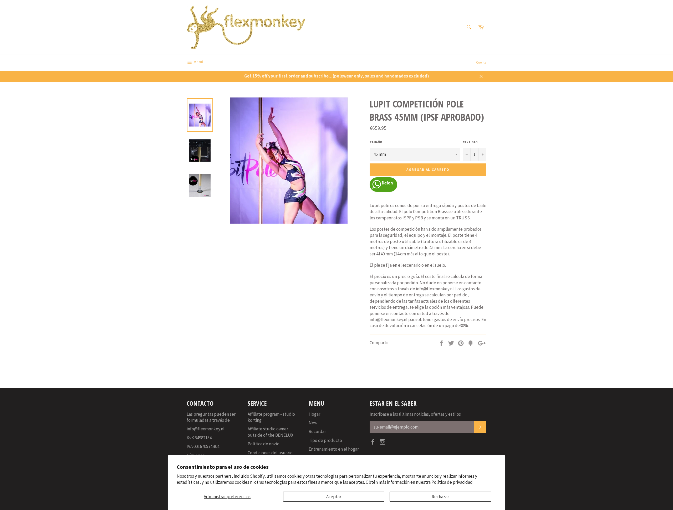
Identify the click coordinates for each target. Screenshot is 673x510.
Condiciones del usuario (270, 453)
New (313, 423)
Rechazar (440, 496)
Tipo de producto (325, 440)
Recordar (317, 431)
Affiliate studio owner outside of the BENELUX (270, 432)
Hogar (314, 414)
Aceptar (333, 496)
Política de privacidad (452, 482)
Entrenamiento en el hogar (334, 449)
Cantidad (470, 142)
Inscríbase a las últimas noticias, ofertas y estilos (415, 414)
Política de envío (263, 444)
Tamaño (376, 142)
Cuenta (481, 62)
